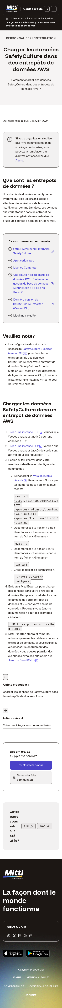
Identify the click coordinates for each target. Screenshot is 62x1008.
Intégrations (17, 18)
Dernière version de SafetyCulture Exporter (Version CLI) (28, 304)
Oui (26, 826)
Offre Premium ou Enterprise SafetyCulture (31, 251)
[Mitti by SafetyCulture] (12, 9)
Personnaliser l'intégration (40, 18)
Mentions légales (38, 977)
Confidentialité (14, 986)
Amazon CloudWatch (23, 660)
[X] (14, 935)
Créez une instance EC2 (25, 446)
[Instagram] (31, 935)
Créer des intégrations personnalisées (27, 725)
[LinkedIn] (20, 935)
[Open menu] (53, 9)
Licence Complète (25, 267)
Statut (17, 977)
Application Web (23, 260)
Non (42, 826)
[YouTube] (9, 935)
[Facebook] (25, 935)
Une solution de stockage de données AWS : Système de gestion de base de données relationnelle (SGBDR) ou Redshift (31, 283)
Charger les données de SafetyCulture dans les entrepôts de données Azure (30, 694)
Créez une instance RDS (25, 432)
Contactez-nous (33, 765)
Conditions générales (43, 986)
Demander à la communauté (26, 778)
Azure (19, 160)
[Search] (47, 9)
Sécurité (31, 995)
